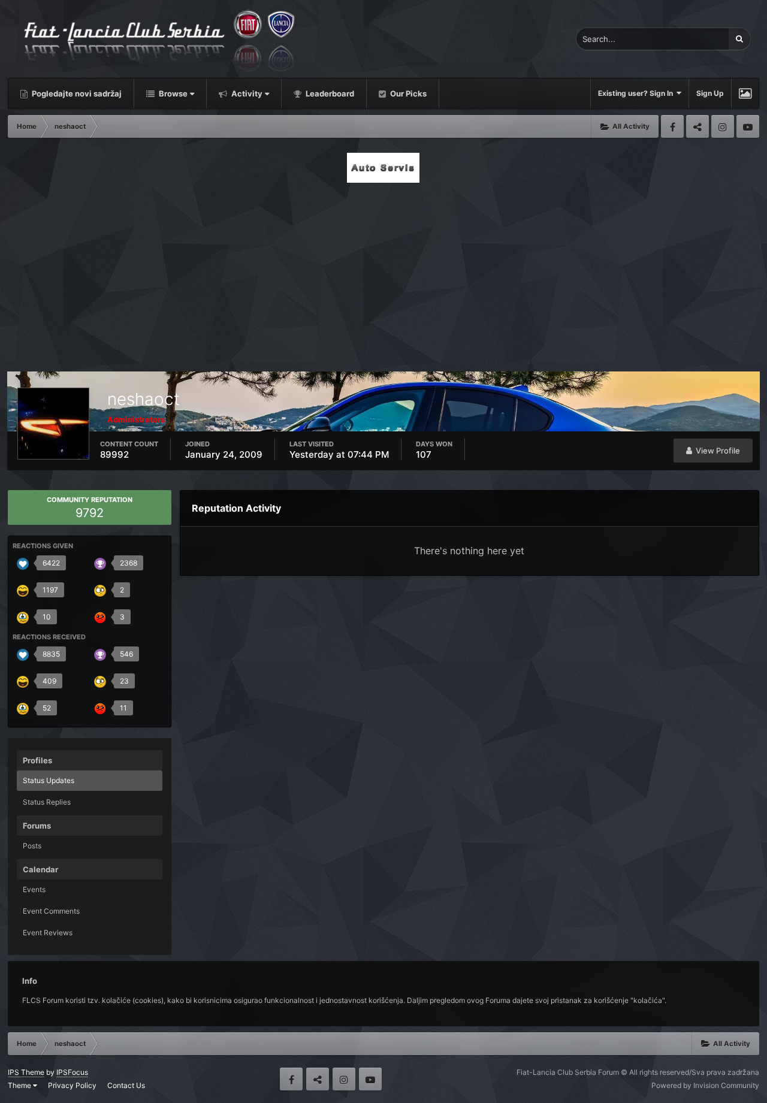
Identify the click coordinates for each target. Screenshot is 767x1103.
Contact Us (126, 1085)
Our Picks (407, 93)
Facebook (672, 126)
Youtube (747, 126)
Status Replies (47, 801)
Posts (32, 845)
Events (34, 889)
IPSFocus (72, 1072)
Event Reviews (48, 932)
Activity (246, 93)
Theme (20, 1085)
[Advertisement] (383, 274)
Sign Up (710, 93)
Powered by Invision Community (705, 1085)
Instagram (722, 126)
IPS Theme (26, 1072)
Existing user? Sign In (637, 93)
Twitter (697, 126)
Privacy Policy (72, 1085)
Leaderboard (329, 93)
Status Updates (48, 780)
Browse (172, 93)
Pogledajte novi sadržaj (76, 93)
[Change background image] (745, 93)
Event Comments (51, 910)
